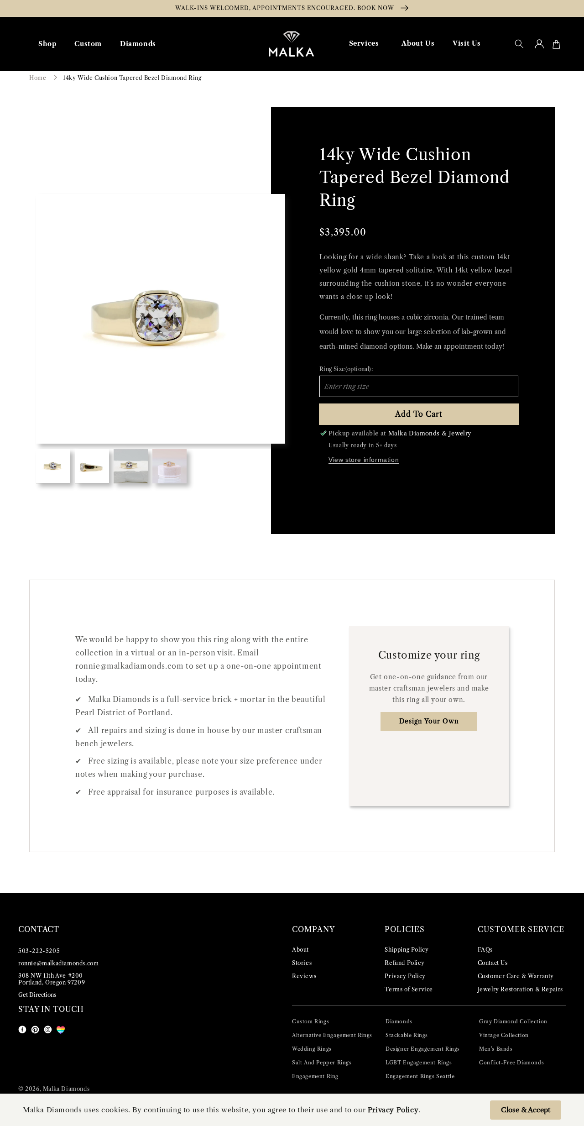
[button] (519, 44)
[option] (160, 319)
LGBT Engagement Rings (419, 1062)
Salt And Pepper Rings (322, 1062)
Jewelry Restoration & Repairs (520, 989)
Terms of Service (409, 989)
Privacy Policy (405, 976)
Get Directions (37, 994)
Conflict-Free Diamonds (511, 1062)
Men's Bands (496, 1049)
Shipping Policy (406, 949)
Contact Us (493, 962)
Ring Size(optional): (346, 369)
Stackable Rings (407, 1035)
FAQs (485, 949)
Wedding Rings (312, 1049)
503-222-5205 (39, 951)
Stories (302, 962)
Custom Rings (310, 1021)
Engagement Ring (315, 1076)
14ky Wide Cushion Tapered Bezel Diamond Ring (132, 77)
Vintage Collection (504, 1035)
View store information (363, 459)
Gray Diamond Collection (513, 1021)
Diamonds (399, 1021)
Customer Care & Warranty (516, 976)
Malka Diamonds (66, 1088)
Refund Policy (404, 962)
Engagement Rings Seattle (420, 1076)
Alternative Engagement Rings (332, 1035)
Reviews (304, 976)
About (300, 949)
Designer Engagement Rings (423, 1049)
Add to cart (419, 414)
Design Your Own (429, 721)
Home (37, 77)
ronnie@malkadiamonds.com (58, 963)
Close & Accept (525, 1109)
